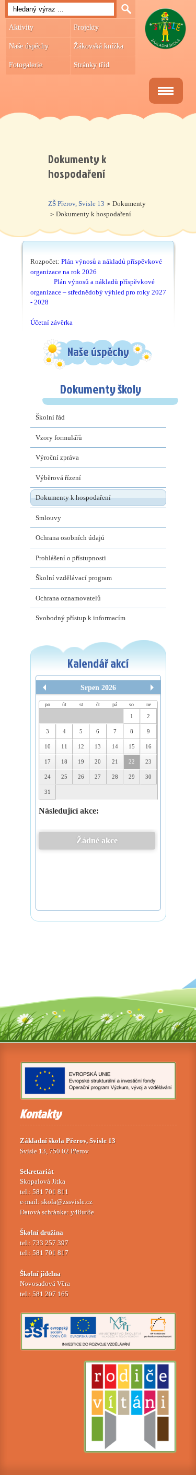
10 (47, 746)
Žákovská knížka (98, 46)
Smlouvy (48, 518)
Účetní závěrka (51, 322)
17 (47, 761)
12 (81, 746)
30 (148, 776)
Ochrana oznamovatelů (68, 598)
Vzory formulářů (59, 437)
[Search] (126, 9)
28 (115, 776)
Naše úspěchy (29, 46)
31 (47, 792)
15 (132, 746)
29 (132, 776)
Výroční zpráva (57, 457)
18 (64, 761)
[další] (152, 687)
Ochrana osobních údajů (70, 538)
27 (98, 776)
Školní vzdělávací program (74, 578)
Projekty (86, 27)
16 (148, 746)
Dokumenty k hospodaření (73, 497)
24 (47, 776)
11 (64, 746)
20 (98, 761)
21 (115, 761)
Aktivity (21, 27)
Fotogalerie (25, 65)
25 (64, 776)
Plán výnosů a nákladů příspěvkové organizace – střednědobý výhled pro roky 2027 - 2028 (98, 292)
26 (81, 776)
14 (115, 746)
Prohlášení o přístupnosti (71, 558)
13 (98, 746)
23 (148, 761)
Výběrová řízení (58, 478)
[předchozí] (44, 687)
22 (132, 761)
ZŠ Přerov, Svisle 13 (76, 203)
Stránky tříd (91, 65)
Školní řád (50, 417)
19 (81, 761)
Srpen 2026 (98, 687)
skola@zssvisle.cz (67, 1202)
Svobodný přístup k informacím (80, 618)
